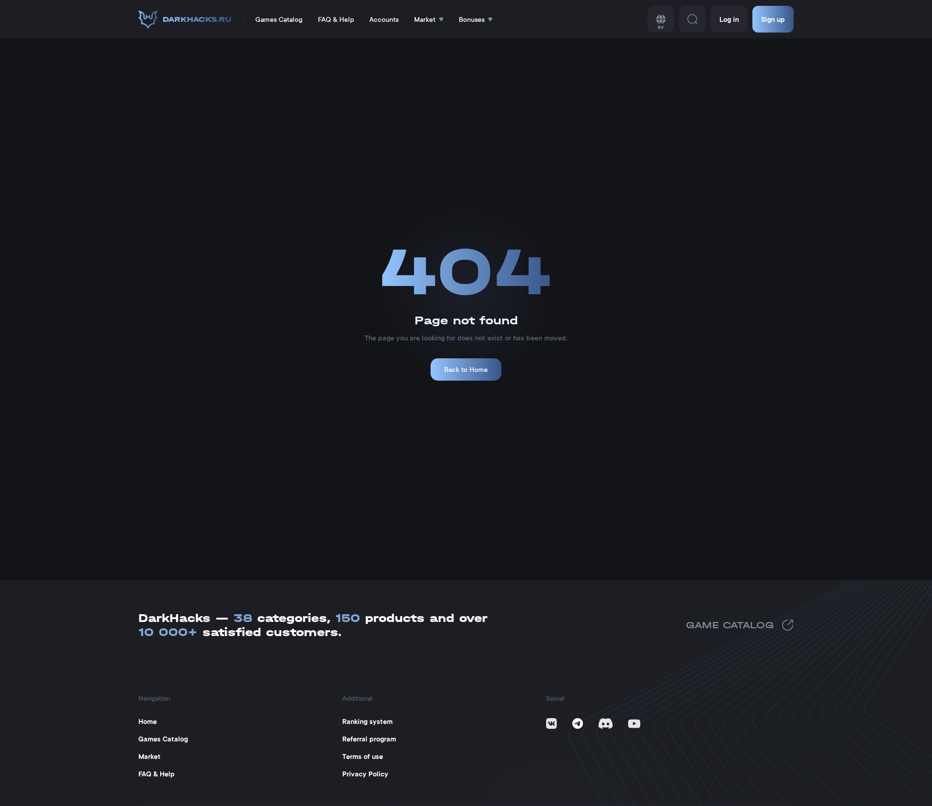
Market (149, 756)
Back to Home (466, 369)
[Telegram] (577, 723)
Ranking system (367, 721)
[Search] (692, 19)
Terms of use (362, 756)
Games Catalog (278, 19)
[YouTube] (634, 724)
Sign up (773, 19)
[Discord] (606, 723)
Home (147, 721)
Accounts (384, 19)
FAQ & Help (336, 19)
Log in (729, 19)
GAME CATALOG (730, 625)
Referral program (369, 739)
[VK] (551, 723)
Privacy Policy (365, 774)
